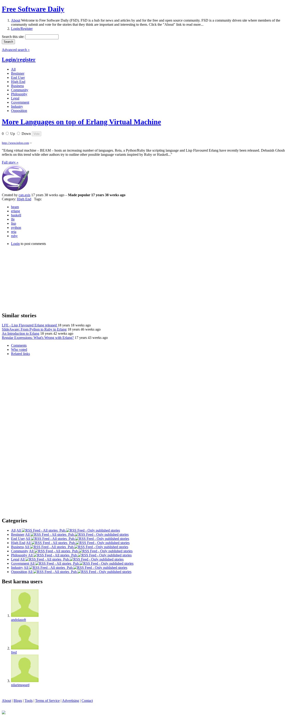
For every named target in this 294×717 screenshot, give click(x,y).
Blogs (18, 701)
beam (15, 207)
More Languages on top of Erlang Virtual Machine (81, 122)
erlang (15, 211)
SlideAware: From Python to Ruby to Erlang (34, 329)
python (16, 228)
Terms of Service (47, 701)
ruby (14, 236)
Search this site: (13, 37)
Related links (20, 354)
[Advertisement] (36, 278)
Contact (87, 701)
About (15, 20)
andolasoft (18, 620)
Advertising (70, 701)
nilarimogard (20, 685)
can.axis (24, 195)
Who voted (19, 349)
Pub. (62, 530)
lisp (13, 223)
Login (15, 244)
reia (13, 232)
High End (24, 199)
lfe (13, 219)
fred (14, 652)
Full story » (10, 162)
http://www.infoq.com (15, 143)
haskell (16, 215)
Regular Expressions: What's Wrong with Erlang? (38, 338)
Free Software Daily (33, 9)
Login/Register (22, 29)
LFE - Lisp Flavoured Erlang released (30, 325)
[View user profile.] (15, 191)
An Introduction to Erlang (20, 333)
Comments (19, 345)
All (19, 530)
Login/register (19, 59)
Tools (29, 701)
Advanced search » (16, 50)
